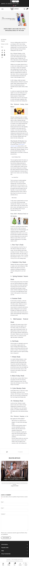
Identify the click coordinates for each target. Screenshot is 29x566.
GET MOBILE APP (15, 1)
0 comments (20, 451)
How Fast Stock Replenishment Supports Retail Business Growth (15, 483)
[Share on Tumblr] (4, 53)
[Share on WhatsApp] (2, 57)
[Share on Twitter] (4, 50)
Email (2, 508)
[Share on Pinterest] (2, 53)
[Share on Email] (4, 55)
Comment (3, 514)
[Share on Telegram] (2, 55)
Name (2, 502)
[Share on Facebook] (2, 50)
